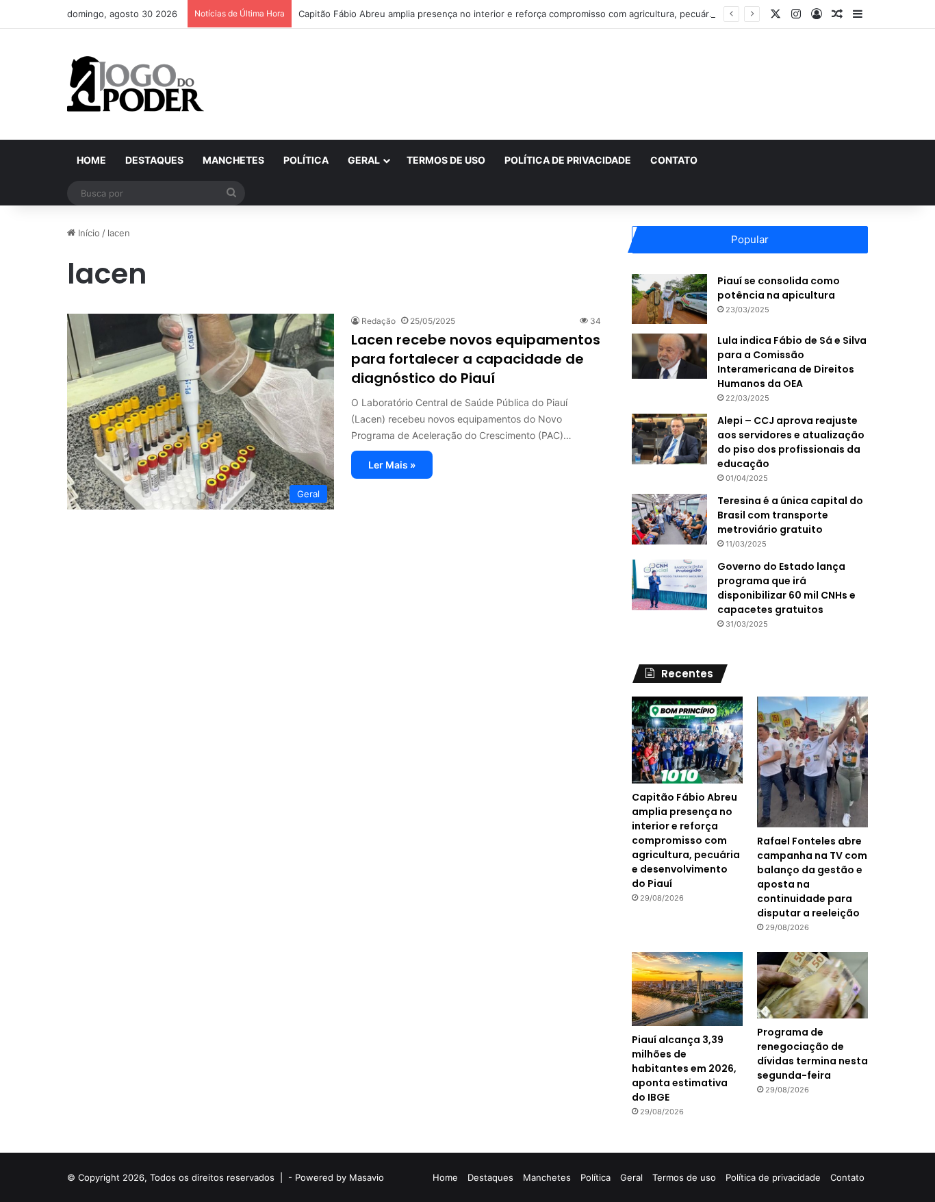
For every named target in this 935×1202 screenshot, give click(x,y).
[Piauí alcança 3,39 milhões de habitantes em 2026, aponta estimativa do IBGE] (687, 989)
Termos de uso (446, 160)
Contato (673, 160)
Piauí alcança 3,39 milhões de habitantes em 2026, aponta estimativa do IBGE (684, 1068)
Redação (378, 321)
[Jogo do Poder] (135, 84)
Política (306, 160)
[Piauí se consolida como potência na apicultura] (669, 299)
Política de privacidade (567, 160)
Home (91, 160)
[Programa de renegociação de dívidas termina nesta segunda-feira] (812, 985)
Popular (750, 239)
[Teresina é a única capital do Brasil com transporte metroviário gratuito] (669, 519)
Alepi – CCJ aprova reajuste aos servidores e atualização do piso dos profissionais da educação (790, 442)
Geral (364, 160)
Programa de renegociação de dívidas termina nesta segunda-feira (812, 1053)
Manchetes (233, 160)
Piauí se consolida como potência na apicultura (778, 288)
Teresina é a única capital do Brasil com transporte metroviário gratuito (790, 515)
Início (87, 232)
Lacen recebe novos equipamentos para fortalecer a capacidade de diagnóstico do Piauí (475, 359)
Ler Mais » (391, 465)
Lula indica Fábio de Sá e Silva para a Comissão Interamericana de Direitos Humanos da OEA (792, 362)
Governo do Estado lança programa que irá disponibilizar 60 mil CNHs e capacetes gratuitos (786, 588)
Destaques (154, 160)
